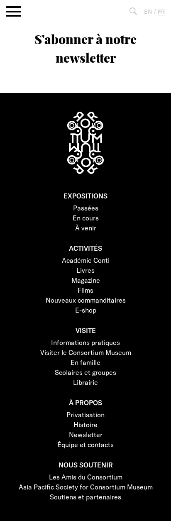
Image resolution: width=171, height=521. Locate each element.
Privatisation (85, 414)
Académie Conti (86, 260)
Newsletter (86, 434)
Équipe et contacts (85, 444)
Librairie (85, 382)
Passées (85, 208)
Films (85, 290)
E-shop (85, 310)
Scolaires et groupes (85, 372)
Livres (85, 270)
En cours (86, 218)
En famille (85, 362)
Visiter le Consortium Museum (85, 352)
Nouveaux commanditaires (86, 300)
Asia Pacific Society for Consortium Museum (86, 487)
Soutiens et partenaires (85, 497)
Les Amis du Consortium (85, 477)
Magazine (85, 280)
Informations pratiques (85, 342)
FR (161, 11)
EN (148, 11)
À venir (85, 228)
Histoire (85, 424)
